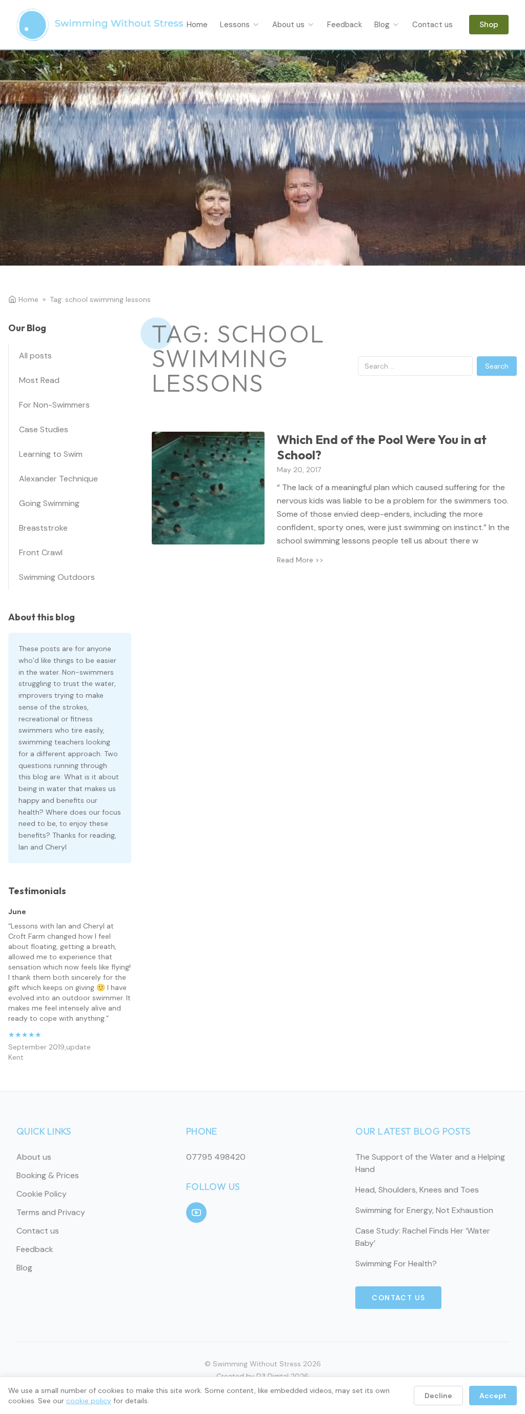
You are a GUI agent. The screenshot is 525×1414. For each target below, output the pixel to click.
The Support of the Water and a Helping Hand (430, 1163)
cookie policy (88, 1400)
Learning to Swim (51, 454)
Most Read (39, 380)
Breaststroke (43, 527)
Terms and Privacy (50, 1212)
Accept (493, 1395)
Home (197, 24)
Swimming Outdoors (57, 577)
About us (288, 24)
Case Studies (43, 429)
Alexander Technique (58, 478)
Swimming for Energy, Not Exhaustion (424, 1210)
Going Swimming (49, 503)
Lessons (235, 24)
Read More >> (300, 559)
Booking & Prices (47, 1175)
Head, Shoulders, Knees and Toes (417, 1189)
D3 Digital (272, 1376)
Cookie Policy (41, 1193)
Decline (438, 1395)
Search (497, 366)
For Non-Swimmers (54, 404)
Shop (488, 24)
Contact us (432, 24)
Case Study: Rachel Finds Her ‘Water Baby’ (422, 1236)
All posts (35, 355)
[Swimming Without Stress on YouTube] (196, 1212)
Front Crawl (41, 552)
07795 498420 (216, 1157)
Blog (382, 24)
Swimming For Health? (396, 1263)
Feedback (344, 24)
